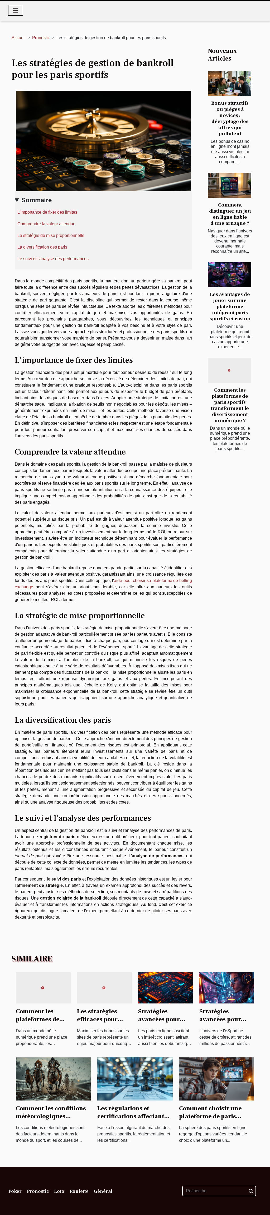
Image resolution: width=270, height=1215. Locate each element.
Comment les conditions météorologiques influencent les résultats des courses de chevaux (51, 1120)
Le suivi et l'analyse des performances (53, 258)
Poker (15, 1191)
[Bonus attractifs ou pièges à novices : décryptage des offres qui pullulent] (229, 83)
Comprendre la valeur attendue (46, 224)
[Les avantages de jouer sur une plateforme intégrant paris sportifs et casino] (229, 274)
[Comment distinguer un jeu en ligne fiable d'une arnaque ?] (229, 185)
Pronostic (41, 37)
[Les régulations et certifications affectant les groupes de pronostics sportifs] (134, 1078)
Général (103, 1191)
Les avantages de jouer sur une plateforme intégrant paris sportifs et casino (230, 306)
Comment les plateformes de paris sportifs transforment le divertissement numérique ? (230, 405)
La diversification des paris (42, 247)
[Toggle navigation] (15, 10)
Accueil (19, 37)
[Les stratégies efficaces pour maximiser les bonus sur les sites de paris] (104, 987)
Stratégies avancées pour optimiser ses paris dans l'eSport (226, 1023)
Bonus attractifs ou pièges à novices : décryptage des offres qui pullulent (230, 118)
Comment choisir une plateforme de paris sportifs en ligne (210, 1116)
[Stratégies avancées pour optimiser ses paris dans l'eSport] (226, 987)
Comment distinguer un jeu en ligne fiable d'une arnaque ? (230, 214)
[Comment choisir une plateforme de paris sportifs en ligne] (216, 1078)
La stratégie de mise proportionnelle (50, 235)
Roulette (79, 1191)
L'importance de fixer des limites (47, 212)
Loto (59, 1191)
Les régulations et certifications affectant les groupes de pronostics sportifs (134, 1120)
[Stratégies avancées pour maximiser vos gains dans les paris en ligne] (165, 987)
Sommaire (36, 200)
